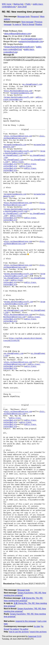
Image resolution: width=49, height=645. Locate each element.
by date (37, 626)
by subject (14, 629)
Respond (35, 17)
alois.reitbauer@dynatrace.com (17, 34)
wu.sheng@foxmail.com (31, 39)
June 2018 (22, 7)
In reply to (17, 24)
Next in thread (28, 24)
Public (28, 4)
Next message (27, 22)
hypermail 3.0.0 (34, 636)
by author (24, 629)
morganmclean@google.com (31, 41)
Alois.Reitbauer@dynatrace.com (18, 91)
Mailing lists (18, 4)
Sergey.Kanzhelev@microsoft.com (18, 47)
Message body (23, 17)
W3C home (6, 4)
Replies (39, 24)
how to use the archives (19, 632)
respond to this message (25, 621)
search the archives (38, 632)
